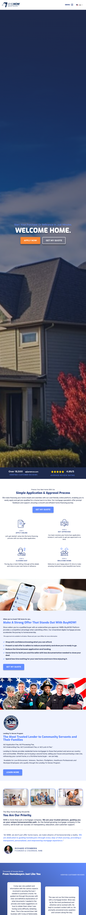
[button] (69, 4)
